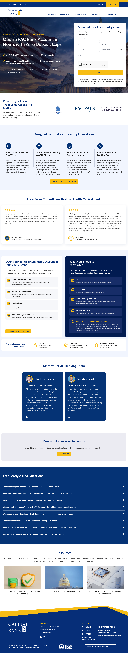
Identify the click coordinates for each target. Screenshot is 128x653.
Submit (100, 72)
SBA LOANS (86, 630)
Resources (111, 14)
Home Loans (80, 14)
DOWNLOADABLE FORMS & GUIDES (89, 638)
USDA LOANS (87, 627)
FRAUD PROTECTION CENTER (109, 636)
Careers (12, 4)
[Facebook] (41, 637)
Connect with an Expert (64, 182)
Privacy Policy (12, 647)
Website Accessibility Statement (28, 647)
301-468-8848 (45, 632)
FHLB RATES (86, 634)
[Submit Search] (28, 4)
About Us (96, 14)
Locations (113, 4)
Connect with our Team (18, 331)
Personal (64, 14)
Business (50, 14)
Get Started (64, 454)
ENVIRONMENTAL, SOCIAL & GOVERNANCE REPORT (109, 631)
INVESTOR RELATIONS (106, 627)
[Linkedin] (44, 637)
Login (100, 4)
